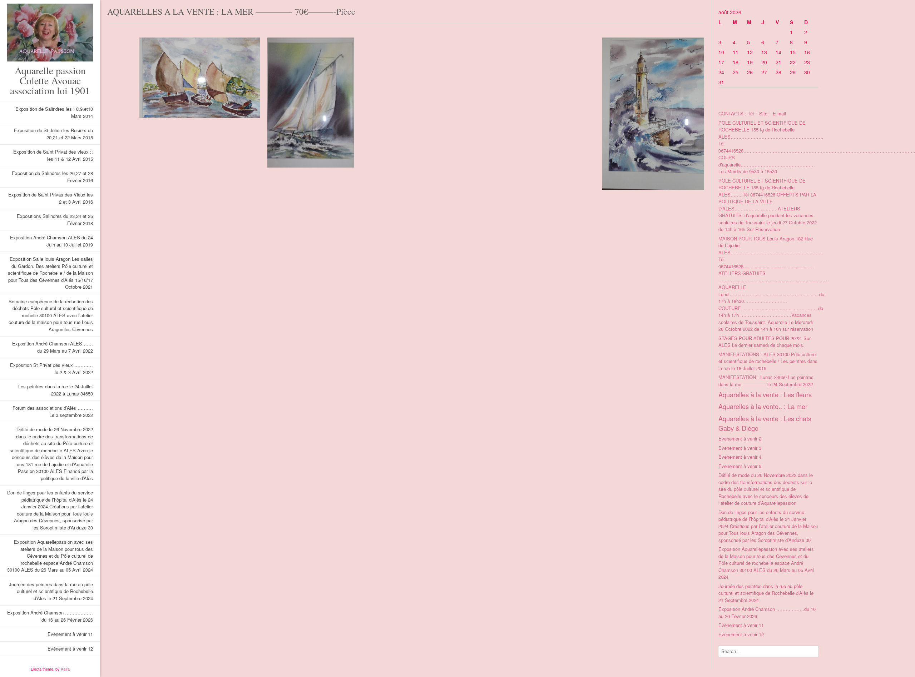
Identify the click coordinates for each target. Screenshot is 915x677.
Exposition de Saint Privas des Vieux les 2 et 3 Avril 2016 (50, 198)
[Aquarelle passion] (50, 33)
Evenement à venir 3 (739, 447)
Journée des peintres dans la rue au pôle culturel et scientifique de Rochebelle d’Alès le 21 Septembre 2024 (51, 591)
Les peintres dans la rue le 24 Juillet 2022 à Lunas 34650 (55, 390)
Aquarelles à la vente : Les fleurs (765, 394)
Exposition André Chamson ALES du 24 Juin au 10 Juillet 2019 (51, 241)
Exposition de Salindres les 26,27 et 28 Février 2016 (52, 177)
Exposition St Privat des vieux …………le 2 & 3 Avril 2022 (51, 368)
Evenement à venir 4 (739, 456)
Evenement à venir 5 (739, 466)
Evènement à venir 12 (70, 648)
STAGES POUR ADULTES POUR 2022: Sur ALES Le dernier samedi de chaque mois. (764, 342)
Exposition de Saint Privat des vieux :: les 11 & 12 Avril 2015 (53, 155)
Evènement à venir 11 (70, 634)
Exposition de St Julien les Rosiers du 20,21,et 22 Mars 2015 (53, 134)
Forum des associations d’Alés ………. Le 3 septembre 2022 (53, 411)
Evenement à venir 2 (739, 438)
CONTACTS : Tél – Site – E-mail (752, 113)
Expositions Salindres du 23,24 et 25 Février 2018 (55, 220)
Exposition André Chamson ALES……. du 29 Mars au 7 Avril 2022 (52, 347)
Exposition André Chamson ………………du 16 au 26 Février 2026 (50, 616)
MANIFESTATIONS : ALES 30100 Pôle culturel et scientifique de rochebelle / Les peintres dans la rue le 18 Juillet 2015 (767, 361)
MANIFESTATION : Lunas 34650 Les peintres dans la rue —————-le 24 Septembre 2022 (765, 381)
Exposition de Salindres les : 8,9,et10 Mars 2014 (54, 112)
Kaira (65, 669)
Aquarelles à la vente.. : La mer (762, 406)
